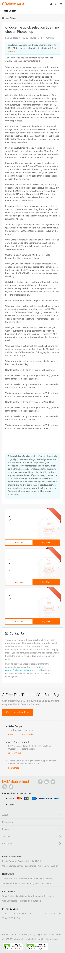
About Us (15, 934)
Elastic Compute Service (13, 861)
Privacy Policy (28, 934)
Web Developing (9, 901)
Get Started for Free (17, 712)
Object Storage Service (12, 866)
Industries (38, 896)
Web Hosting (43, 866)
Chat (10, 734)
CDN (28, 861)
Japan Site (7, 878)
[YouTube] (4, 786)
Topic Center (8, 896)
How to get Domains (43, 878)
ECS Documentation (23, 878)
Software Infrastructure (13, 883)
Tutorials (23, 901)
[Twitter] (52, 781)
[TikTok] (11, 786)
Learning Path (32, 883)
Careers (6, 934)
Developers (49, 896)
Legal (39, 934)
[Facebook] (40, 781)
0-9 (18, 918)
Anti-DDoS (36, 861)
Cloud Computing (23, 896)
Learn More (19, 542)
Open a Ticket (14, 753)
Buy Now (46, 542)
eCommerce (30, 866)
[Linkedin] (46, 781)
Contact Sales (27, 734)
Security (54, 866)
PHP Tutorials (34, 901)
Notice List (49, 934)
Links (58, 934)
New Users (46, 883)
